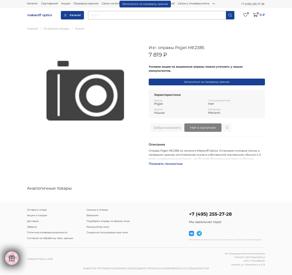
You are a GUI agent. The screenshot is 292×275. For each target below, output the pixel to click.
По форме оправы (56, 28)
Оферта (32, 226)
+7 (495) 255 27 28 (252, 4)
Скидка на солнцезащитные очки (107, 232)
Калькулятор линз (98, 226)
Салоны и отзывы (97, 209)
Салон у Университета (193, 3)
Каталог (32, 3)
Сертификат (49, 3)
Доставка (33, 221)
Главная (32, 28)
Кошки (79, 28)
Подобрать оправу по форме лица (108, 221)
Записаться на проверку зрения (145, 4)
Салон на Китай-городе (118, 3)
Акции (65, 3)
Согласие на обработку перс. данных (50, 238)
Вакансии (93, 215)
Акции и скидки (37, 215)
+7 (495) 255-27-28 (210, 214)
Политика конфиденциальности (47, 232)
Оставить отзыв (37, 209)
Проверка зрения (86, 3)
